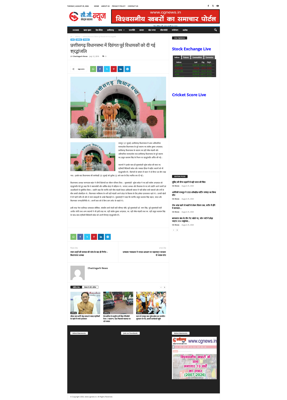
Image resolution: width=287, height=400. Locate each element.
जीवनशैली (163, 30)
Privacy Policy (118, 6)
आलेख (185, 30)
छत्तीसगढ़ (110, 30)
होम (71, 37)
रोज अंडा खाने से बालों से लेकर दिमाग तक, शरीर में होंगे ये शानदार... (193, 206)
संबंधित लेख (76, 287)
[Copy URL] (134, 69)
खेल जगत (152, 30)
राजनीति (132, 30)
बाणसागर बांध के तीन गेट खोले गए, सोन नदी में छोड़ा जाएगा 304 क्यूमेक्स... (192, 219)
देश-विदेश (99, 30)
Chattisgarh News (80, 56)
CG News (175, 186)
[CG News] (87, 16)
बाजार (141, 30)
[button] (215, 30)
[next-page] (164, 287)
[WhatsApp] (93, 69)
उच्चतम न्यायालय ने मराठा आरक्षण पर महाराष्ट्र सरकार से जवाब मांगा (144, 253)
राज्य (120, 30)
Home (96, 6)
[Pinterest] (114, 69)
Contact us (133, 6)
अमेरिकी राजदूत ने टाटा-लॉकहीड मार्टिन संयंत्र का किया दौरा (194, 193)
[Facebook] (208, 6)
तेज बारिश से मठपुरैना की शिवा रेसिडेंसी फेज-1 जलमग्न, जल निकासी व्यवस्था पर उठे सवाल (117, 319)
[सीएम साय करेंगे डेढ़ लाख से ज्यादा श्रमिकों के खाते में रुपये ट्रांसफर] (85, 303)
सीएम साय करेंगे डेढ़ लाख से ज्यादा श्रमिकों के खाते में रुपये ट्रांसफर (85, 317)
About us (105, 6)
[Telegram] (127, 69)
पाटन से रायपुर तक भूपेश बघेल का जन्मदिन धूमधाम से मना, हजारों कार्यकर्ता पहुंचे (150, 317)
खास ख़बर (87, 30)
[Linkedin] (121, 69)
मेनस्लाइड (86, 40)
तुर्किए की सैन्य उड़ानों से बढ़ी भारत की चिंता (188, 182)
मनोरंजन (175, 30)
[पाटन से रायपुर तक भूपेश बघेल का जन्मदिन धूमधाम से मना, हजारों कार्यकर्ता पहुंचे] (151, 303)
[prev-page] (160, 287)
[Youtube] (217, 6)
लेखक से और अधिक (90, 287)
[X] (213, 6)
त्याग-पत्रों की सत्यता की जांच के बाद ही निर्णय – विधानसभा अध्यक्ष (89, 253)
